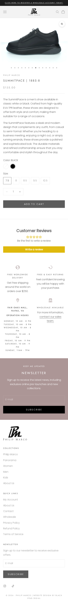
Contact (8, 511)
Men (5, 472)
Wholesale (9, 517)
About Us (8, 483)
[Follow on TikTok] (13, 586)
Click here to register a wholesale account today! (34, 3)
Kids (5, 477)
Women (8, 466)
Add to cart (34, 204)
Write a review (34, 249)
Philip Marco (11, 75)
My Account (10, 499)
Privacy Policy (11, 523)
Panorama (9, 460)
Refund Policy (11, 528)
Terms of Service (13, 534)
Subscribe (34, 409)
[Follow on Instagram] (4, 586)
